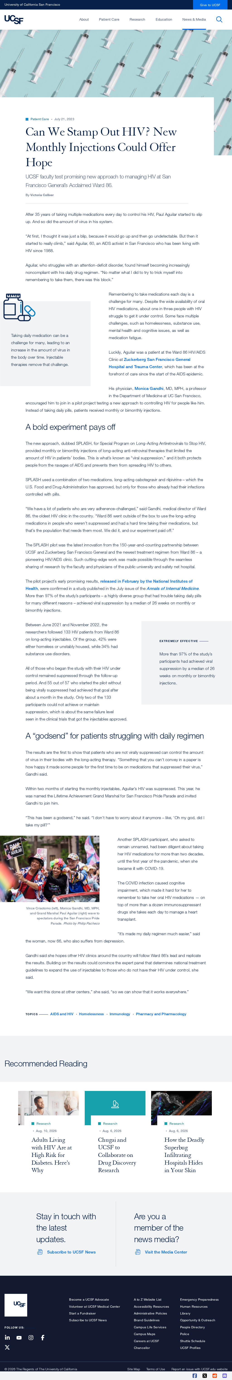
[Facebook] (45, 1338)
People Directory (192, 1327)
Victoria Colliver (42, 195)
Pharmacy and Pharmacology (161, 1014)
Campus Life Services (150, 1327)
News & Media (194, 19)
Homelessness (91, 1014)
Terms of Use (155, 1369)
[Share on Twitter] (205, 1375)
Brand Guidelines (147, 1320)
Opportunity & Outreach (197, 1320)
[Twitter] (10, 1348)
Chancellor (142, 1348)
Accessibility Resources (151, 1306)
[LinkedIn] (10, 1338)
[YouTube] (21, 1338)
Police (184, 1334)
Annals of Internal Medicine (172, 588)
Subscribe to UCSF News (71, 1251)
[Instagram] (33, 1338)
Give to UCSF (210, 5)
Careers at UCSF (146, 1341)
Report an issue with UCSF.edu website (199, 1369)
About (84, 19)
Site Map (133, 1369)
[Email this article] (224, 1375)
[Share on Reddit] (215, 1375)
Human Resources (194, 1306)
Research (137, 19)
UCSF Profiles (190, 1348)
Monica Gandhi (149, 388)
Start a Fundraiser (82, 1313)
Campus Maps (144, 1334)
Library (185, 1313)
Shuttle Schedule (192, 1341)
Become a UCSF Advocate (89, 1299)
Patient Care (109, 19)
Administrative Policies (150, 1313)
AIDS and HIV (61, 1014)
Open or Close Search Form (219, 19)
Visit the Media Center (166, 1251)
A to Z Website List (148, 1299)
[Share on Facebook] (195, 1375)
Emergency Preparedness (199, 1299)
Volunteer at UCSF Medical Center (94, 1306)
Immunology (120, 1014)
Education (164, 19)
